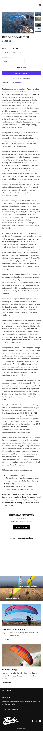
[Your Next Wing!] (21, 655)
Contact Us (7, 683)
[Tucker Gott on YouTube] (40, 721)
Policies (6, 691)
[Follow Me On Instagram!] (21, 615)
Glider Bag (7, 57)
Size (4, 48)
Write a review (21, 527)
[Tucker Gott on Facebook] (32, 721)
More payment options (21, 78)
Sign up (6, 698)
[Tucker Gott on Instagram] (36, 721)
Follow (7, 639)
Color (15, 48)
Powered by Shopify (21, 728)
